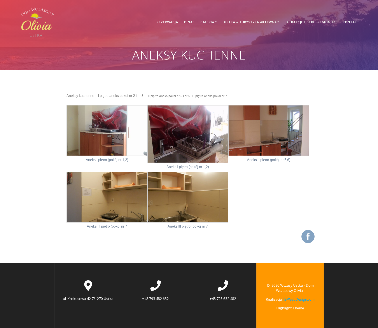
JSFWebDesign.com (299, 299)
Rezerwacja (167, 22)
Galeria (207, 22)
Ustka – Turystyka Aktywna (250, 22)
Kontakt (351, 22)
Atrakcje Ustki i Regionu (310, 22)
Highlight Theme (290, 308)
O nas (189, 22)
